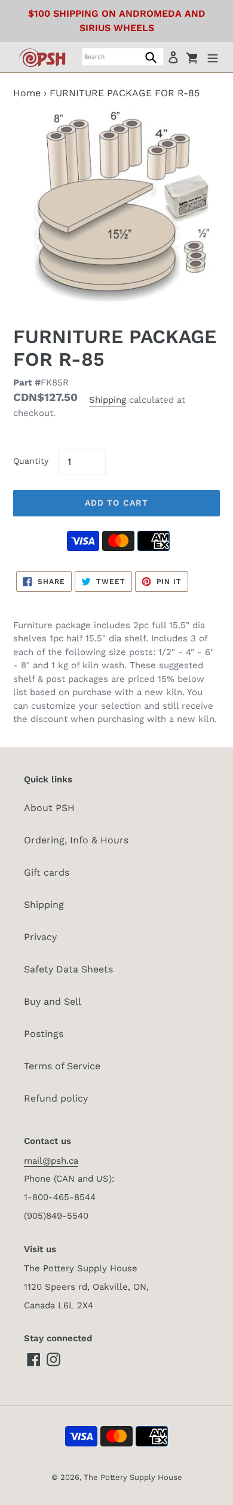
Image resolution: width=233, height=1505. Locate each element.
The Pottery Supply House (133, 1477)
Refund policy (56, 1098)
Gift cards (46, 872)
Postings (43, 1033)
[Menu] (212, 57)
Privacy (40, 937)
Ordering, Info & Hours (76, 840)
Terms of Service (62, 1066)
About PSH (49, 807)
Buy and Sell (52, 1001)
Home (27, 93)
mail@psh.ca (51, 1160)
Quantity (30, 461)
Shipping (107, 399)
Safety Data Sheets (68, 969)
